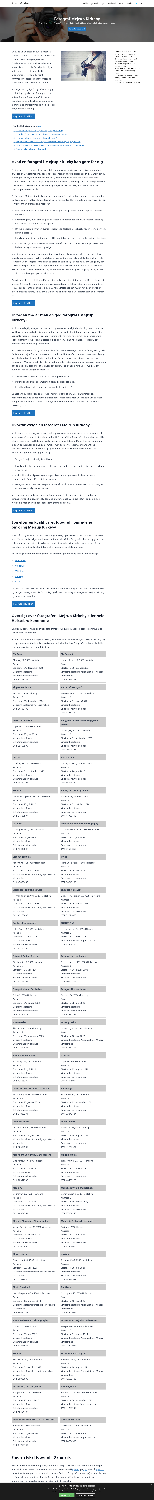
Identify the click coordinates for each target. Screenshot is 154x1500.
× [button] (151, 1485)
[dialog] (77, 1491)
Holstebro (20, 560)
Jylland (94, 3)
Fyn (102, 3)
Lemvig (19, 576)
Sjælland (112, 3)
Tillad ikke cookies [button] (85, 1495)
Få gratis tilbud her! (77, 29)
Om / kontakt (125, 3)
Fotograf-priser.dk (22, 3)
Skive (18, 581)
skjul (39, 126)
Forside (84, 3)
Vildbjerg (19, 571)
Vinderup (20, 565)
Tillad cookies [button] (66, 1495)
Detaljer (99, 1491)
